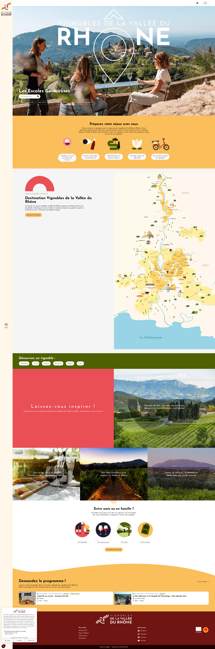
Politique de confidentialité (120, 647)
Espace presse (83, 635)
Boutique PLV (83, 630)
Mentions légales (105, 647)
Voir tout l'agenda (202, 581)
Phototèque (82, 638)
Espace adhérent (84, 633)
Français (205, 3)
